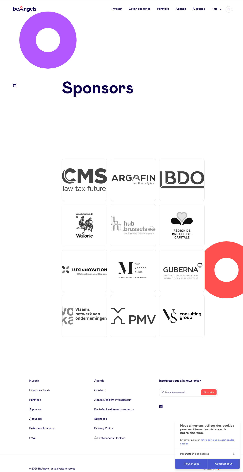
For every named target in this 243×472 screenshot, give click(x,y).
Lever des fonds (140, 8)
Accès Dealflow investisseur (112, 399)
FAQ (32, 438)
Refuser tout (191, 463)
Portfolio (163, 8)
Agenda (181, 8)
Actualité (35, 418)
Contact (100, 390)
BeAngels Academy (42, 428)
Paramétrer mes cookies (194, 454)
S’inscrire (208, 392)
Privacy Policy (103, 428)
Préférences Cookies (111, 438)
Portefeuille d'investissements (114, 409)
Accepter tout (223, 463)
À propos (199, 8)
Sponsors (100, 418)
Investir (117, 8)
